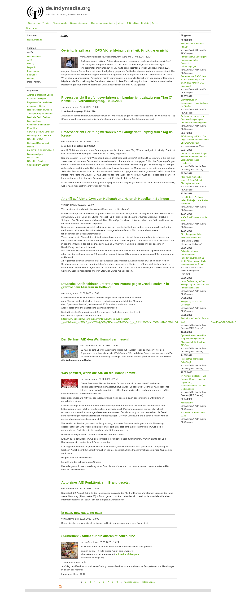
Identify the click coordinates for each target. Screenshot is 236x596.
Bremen (45, 165)
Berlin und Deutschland (38, 143)
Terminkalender (60, 23)
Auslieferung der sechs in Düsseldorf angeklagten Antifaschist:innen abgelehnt (194, 119)
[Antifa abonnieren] (60, 587)
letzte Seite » (149, 582)
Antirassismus (34, 56)
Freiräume (32, 75)
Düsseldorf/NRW (35, 139)
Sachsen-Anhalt (34, 121)
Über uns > (32, 28)
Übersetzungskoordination (103, 23)
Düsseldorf (32, 161)
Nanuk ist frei (187, 403)
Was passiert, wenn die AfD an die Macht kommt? (99, 373)
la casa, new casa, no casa (81, 512)
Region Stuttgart (34, 110)
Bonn (38, 165)
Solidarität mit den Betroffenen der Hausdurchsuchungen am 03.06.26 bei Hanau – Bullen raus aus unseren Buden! (194, 257)
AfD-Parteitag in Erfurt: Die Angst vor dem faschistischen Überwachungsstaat (195, 139)
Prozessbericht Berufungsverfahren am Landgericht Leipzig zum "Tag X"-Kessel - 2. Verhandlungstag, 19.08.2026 (117, 99)
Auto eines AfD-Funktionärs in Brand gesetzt (95, 482)
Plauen (30, 147)
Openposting (34, 23)
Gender (30, 78)
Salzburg (31, 165)
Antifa (30, 52)
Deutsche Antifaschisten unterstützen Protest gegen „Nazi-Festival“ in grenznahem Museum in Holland (115, 285)
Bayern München (45, 114)
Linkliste (145, 23)
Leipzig (50, 95)
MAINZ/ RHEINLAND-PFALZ (40, 150)
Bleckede (31, 117)
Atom (29, 60)
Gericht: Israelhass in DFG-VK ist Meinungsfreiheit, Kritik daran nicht (114, 50)
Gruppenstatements (79, 23)
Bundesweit (40, 95)
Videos (121, 23)
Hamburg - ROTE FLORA (39, 135)
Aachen (30, 95)
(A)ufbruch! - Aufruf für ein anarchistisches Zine (98, 536)
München (47, 110)
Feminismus (33, 71)
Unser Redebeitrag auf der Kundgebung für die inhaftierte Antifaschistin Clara (195, 284)
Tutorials (47, 23)
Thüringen (31, 114)
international (33, 106)
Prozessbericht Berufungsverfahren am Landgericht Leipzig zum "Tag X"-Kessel (117, 133)
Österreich (32, 98)
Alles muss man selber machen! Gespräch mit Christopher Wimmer (191, 180)
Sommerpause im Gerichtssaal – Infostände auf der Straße (194, 103)
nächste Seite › (131, 582)
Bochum (40, 132)
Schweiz (31, 132)
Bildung (30, 63)
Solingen (42, 98)
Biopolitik (31, 67)
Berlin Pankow (43, 117)
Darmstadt (49, 132)
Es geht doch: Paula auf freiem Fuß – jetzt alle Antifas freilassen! (194, 200)
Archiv (155, 23)
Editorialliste (133, 23)
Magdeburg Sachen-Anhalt (39, 102)
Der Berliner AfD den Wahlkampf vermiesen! (95, 339)
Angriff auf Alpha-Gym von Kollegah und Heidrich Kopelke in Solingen (115, 198)
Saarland (42, 161)
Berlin (42, 106)
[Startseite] (35, 18)
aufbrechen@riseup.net (128, 554)
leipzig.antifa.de (34, 40)
